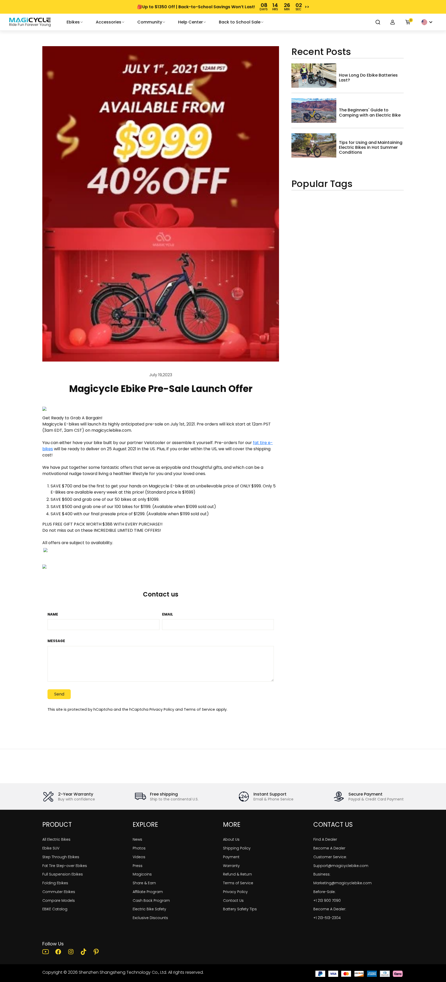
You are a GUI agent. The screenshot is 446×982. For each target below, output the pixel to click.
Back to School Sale (239, 22)
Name (52, 614)
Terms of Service (199, 709)
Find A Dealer (325, 839)
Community (149, 22)
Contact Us (233, 900)
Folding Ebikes (55, 883)
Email (167, 614)
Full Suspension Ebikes (62, 874)
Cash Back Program (151, 900)
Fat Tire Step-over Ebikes (64, 865)
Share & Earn (144, 883)
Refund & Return (237, 874)
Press (137, 865)
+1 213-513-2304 (327, 917)
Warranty (231, 865)
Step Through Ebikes (60, 857)
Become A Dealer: (329, 909)
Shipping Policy (237, 848)
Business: (321, 874)
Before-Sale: (324, 891)
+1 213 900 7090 (327, 900)
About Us (231, 839)
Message (56, 641)
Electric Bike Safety (149, 909)
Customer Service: (330, 857)
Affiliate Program (148, 891)
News (137, 839)
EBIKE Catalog (54, 909)
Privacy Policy (161, 709)
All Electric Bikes (56, 839)
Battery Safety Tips (240, 909)
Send (59, 694)
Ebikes (73, 22)
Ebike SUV (50, 848)
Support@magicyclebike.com (340, 865)
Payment (231, 857)
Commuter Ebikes (58, 891)
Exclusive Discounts (150, 917)
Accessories (108, 22)
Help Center (190, 22)
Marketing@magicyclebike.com (342, 883)
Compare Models (58, 900)
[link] (30, 22)
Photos (139, 848)
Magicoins (142, 874)
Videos (139, 857)
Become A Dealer (329, 848)
